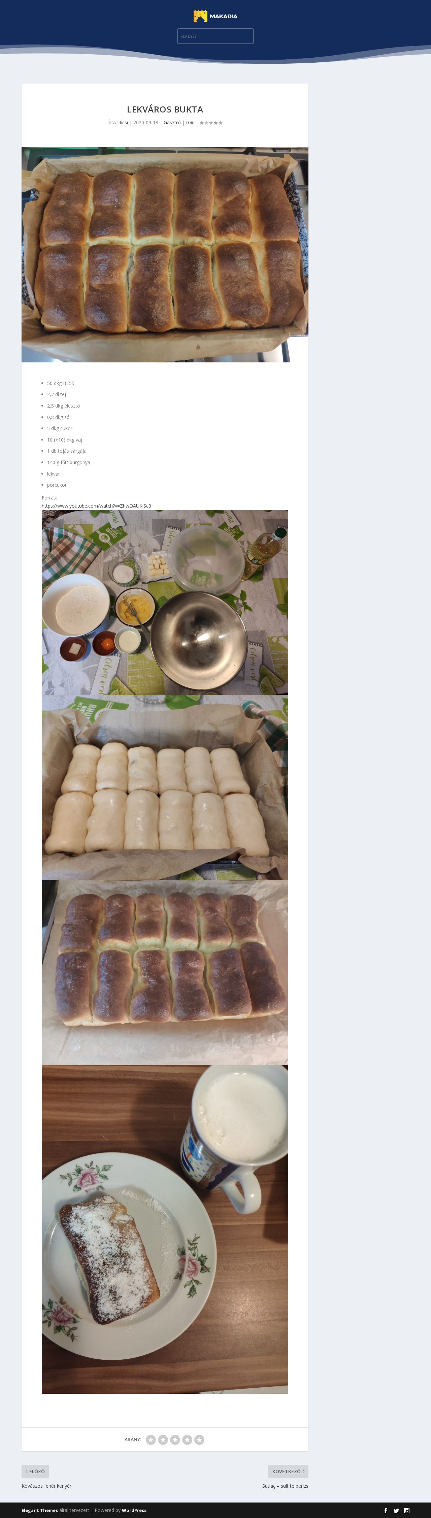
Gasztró (172, 122)
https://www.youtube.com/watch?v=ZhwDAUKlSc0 (96, 506)
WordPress (134, 1510)
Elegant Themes (40, 1510)
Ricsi (123, 122)
